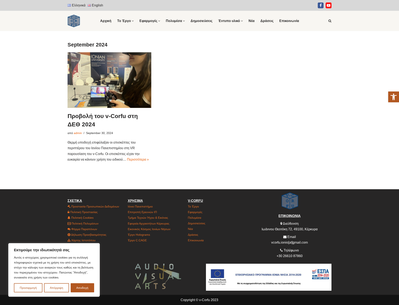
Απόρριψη (56, 287)
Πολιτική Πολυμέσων (85, 223)
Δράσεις (266, 21)
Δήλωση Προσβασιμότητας (88, 234)
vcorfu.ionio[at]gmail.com (289, 242)
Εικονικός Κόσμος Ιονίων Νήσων (149, 229)
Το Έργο (193, 206)
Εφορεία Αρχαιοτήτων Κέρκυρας (148, 223)
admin (78, 133)
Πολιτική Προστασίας (83, 212)
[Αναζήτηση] (329, 20)
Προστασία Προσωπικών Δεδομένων (94, 206)
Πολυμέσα (194, 217)
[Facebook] (321, 5)
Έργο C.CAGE (137, 240)
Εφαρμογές (195, 212)
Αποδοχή (82, 287)
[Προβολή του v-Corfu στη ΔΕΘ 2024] (109, 80)
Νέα (252, 21)
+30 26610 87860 (290, 256)
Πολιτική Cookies (82, 217)
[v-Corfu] (74, 21)
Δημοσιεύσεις (201, 21)
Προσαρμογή (28, 287)
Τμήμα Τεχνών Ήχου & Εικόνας (148, 217)
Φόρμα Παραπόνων (83, 229)
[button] (393, 97)
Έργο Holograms (139, 234)
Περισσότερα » (138, 159)
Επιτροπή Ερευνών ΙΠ (142, 212)
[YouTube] (328, 5)
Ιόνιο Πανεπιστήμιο (140, 206)
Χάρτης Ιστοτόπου (83, 240)
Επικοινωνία (289, 21)
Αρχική (105, 21)
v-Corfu (204, 300)
